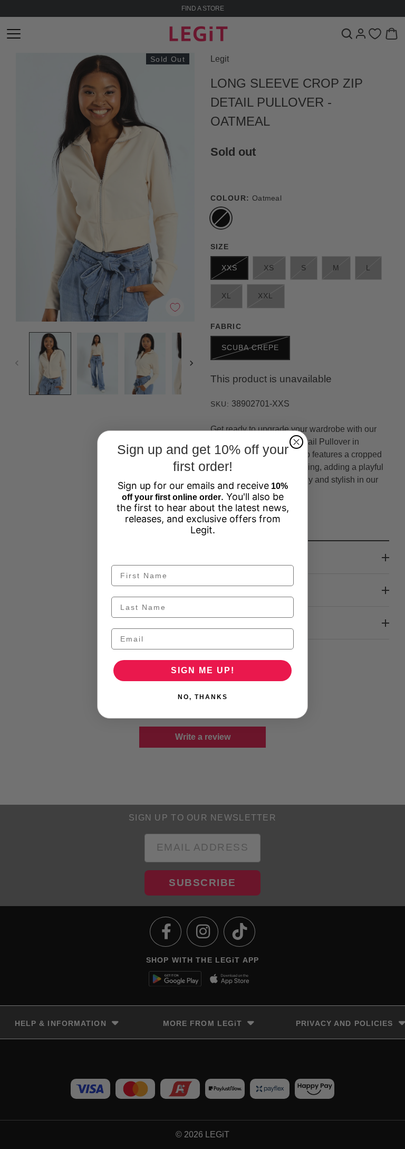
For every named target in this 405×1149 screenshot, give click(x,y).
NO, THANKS (203, 697)
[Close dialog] (296, 442)
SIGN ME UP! (203, 670)
